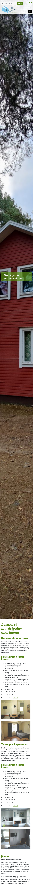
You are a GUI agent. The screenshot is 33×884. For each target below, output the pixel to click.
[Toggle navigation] (30, 11)
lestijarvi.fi (15, 698)
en (31, 2)
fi (29, 2)
